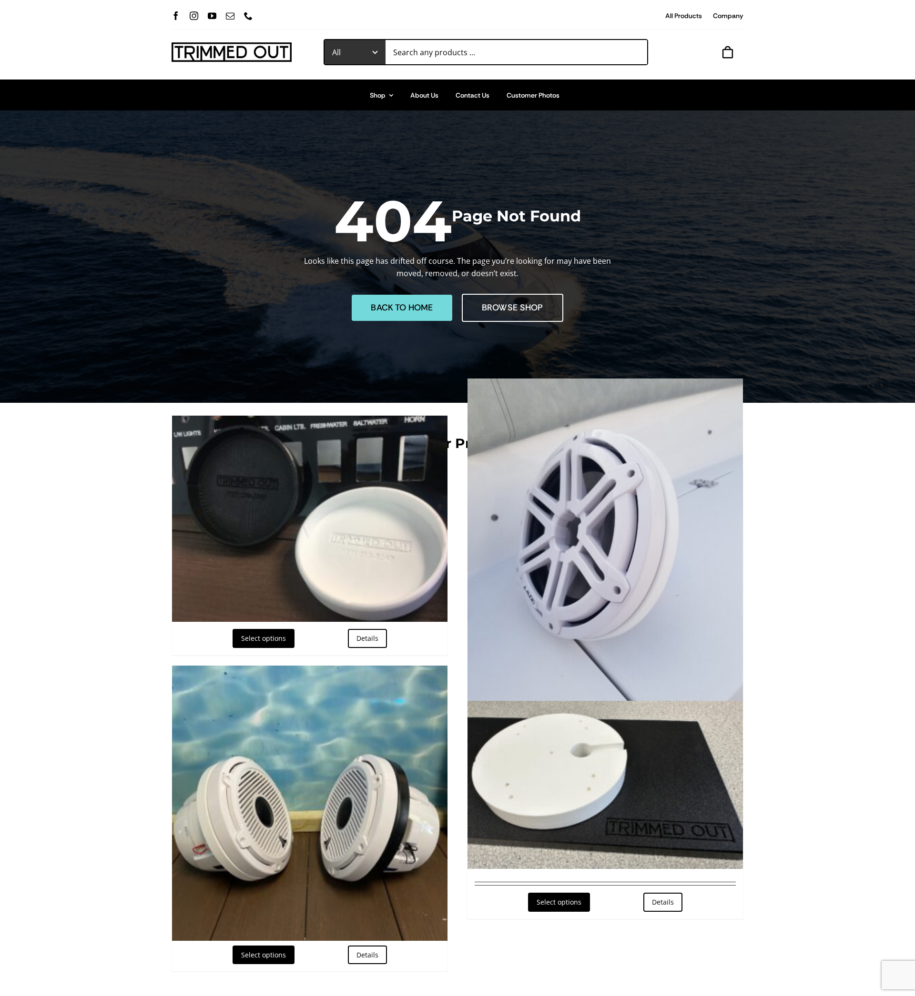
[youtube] (212, 15)
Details (367, 638)
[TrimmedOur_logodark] (232, 46)
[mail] (230, 15)
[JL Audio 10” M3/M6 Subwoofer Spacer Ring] (605, 550)
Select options (263, 638)
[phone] (248, 15)
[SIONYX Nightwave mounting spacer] (605, 784)
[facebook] (176, 15)
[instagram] (194, 15)
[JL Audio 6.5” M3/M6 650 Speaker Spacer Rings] (309, 803)
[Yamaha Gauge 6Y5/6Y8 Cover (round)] (309, 519)
